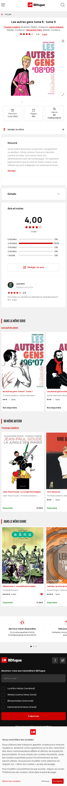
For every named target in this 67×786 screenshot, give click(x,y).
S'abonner (33, 716)
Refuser (45, 781)
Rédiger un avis (35, 267)
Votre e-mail (10, 678)
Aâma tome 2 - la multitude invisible (19, 586)
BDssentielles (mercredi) (20, 700)
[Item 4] (33, 101)
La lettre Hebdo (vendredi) (21, 688)
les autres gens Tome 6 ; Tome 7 (18, 391)
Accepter (58, 781)
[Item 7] (41, 101)
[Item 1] (25, 101)
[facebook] (55, 660)
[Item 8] (44, 101)
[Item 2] (27, 101)
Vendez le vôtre (15, 129)
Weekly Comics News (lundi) (22, 694)
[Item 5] (36, 101)
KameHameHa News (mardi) (22, 706)
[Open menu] (3, 5)
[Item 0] (22, 101)
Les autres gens (9, 327)
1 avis (44, 34)
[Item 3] (30, 101)
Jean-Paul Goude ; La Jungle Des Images (22, 491)
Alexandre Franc (34, 29)
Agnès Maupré (56, 27)
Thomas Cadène (12, 27)
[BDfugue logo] (36, 4)
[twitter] (63, 660)
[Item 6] (39, 101)
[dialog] (33, 756)
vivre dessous (53, 491)
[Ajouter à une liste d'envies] (63, 41)
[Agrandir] (63, 95)
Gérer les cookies (11, 781)
